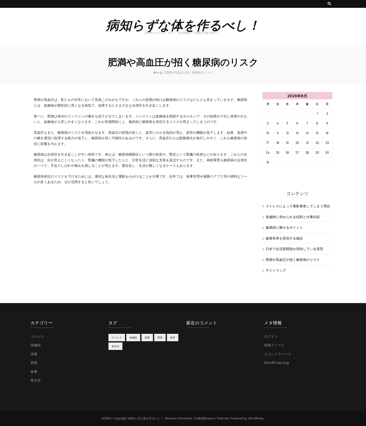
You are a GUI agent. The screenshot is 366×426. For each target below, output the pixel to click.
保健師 (35, 345)
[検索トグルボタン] (329, 4)
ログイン (271, 336)
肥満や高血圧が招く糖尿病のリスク (293, 259)
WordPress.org (276, 362)
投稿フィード (274, 345)
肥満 (33, 362)
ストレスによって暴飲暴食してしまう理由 (298, 206)
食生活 (35, 380)
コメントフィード (277, 354)
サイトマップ (276, 270)
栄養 (33, 354)
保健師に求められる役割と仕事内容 (293, 216)
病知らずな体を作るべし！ (183, 24)
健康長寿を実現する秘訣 (284, 238)
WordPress (256, 418)
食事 (33, 371)
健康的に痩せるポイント (284, 227)
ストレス (37, 336)
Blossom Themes (216, 418)
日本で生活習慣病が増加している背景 (294, 248)
